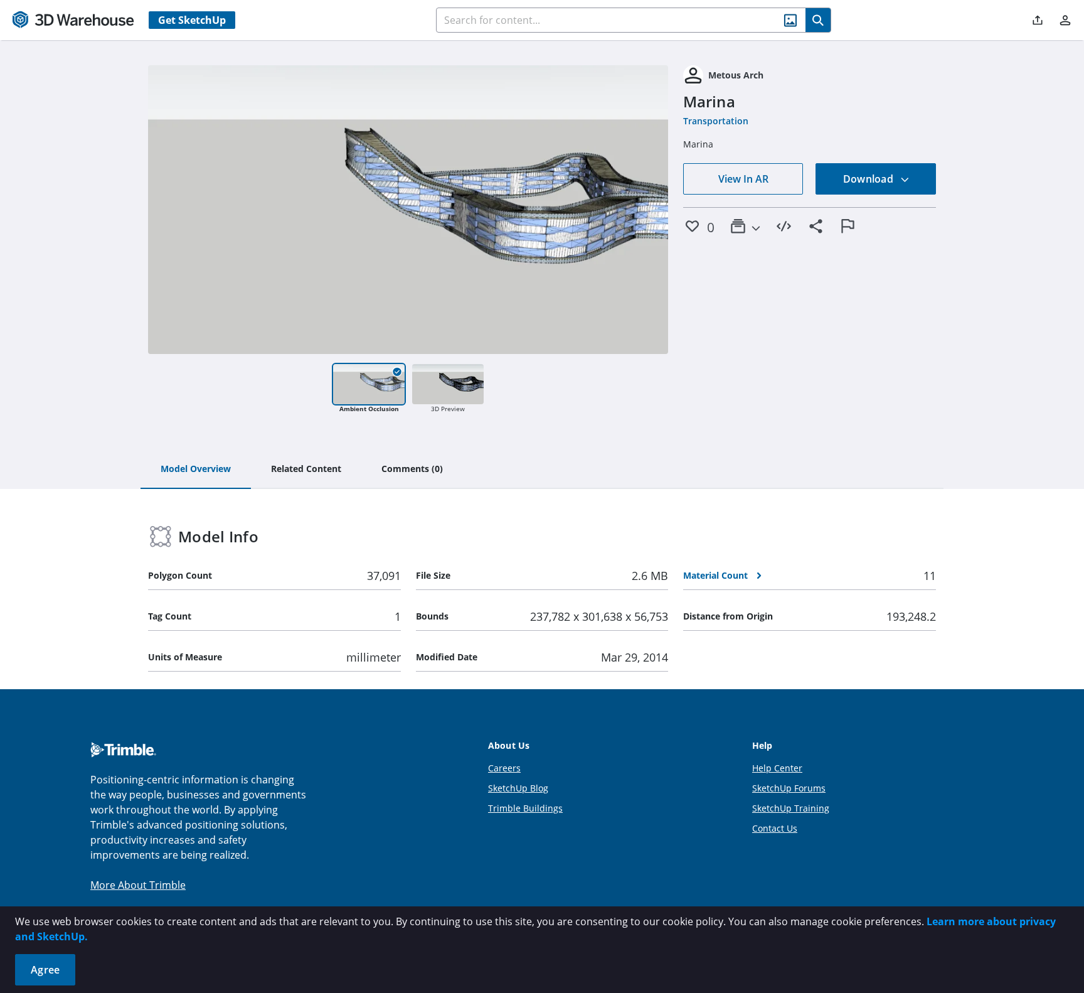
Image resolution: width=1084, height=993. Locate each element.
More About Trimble (138, 885)
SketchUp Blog (518, 788)
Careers (504, 768)
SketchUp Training (790, 808)
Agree (45, 970)
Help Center (777, 768)
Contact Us (774, 828)
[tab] (196, 469)
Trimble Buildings (525, 808)
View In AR (743, 179)
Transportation (715, 121)
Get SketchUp (192, 20)
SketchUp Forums (789, 788)
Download (869, 179)
